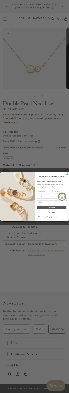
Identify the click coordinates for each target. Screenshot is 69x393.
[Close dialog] (67, 174)
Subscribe (51, 207)
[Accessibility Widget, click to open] (62, 196)
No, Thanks (52, 213)
